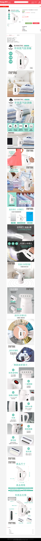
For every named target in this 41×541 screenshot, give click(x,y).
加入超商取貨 (29, 23)
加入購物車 (36, 23)
